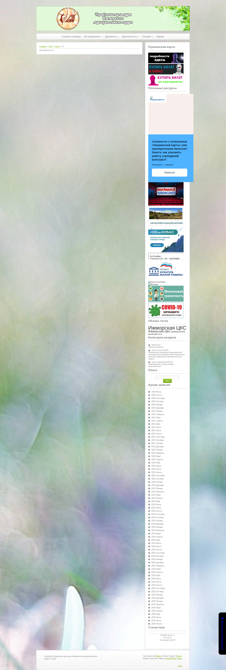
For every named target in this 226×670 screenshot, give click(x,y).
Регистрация (170, 658)
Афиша (154, 345)
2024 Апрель (157, 537)
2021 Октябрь (157, 440)
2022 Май (155, 462)
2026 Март (156, 607)
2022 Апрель (157, 459)
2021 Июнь (156, 427)
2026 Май (155, 614)
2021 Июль (156, 430)
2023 (51, 46)
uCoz (180, 666)
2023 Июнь (156, 504)
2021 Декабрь (157, 446)
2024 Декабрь (157, 562)
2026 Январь (157, 601)
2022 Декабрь (157, 485)
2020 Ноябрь (157, 405)
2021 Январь (157, 411)
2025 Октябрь (157, 591)
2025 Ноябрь (157, 595)
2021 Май (155, 424)
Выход (179, 656)
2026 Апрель (157, 611)
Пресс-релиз (157, 350)
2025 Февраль (157, 566)
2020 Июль (156, 392)
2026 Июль (156, 620)
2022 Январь (157, 450)
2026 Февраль (157, 604)
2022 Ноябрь (157, 482)
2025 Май (155, 575)
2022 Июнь (156, 466)
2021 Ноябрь (157, 443)
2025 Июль (156, 582)
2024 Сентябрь (158, 553)
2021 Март (156, 417)
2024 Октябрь (157, 556)
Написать (169, 172)
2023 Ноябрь (157, 520)
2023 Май (155, 501)
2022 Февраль (157, 453)
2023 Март (156, 495)
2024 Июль (156, 546)
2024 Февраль (157, 530)
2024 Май (155, 540)
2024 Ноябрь (157, 559)
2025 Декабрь (157, 598)
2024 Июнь (156, 543)
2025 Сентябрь (158, 588)
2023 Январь (157, 488)
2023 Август (157, 511)
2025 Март (156, 569)
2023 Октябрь (157, 517)
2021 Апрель (157, 421)
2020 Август (157, 395)
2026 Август (157, 624)
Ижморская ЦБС (159, 331)
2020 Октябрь (157, 401)
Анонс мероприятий (160, 362)
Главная (43, 46)
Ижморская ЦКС (167, 328)
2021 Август (157, 434)
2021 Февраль (157, 414)
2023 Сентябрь (158, 514)
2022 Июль (156, 469)
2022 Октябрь (157, 479)
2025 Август (157, 585)
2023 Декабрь (157, 524)
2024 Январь (157, 527)
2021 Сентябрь (158, 437)
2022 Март (156, 456)
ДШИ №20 (158, 334)
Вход (180, 658)
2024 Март (156, 533)
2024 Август (157, 549)
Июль (57, 46)
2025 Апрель (157, 572)
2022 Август (157, 472)
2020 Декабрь (157, 408)
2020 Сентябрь (158, 398)
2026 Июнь (156, 617)
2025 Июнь (156, 578)
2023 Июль (156, 508)
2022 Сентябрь (158, 475)
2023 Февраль (157, 491)
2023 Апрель (157, 498)
